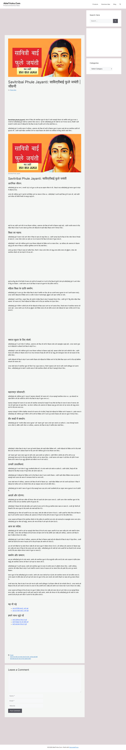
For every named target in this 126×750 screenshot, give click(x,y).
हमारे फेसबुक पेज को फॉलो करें (20, 622)
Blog (114, 4)
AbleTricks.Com (11, 3)
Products (95, 4)
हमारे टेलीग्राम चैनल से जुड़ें (20, 620)
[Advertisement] (45, 22)
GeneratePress (74, 747)
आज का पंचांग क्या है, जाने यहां (21, 611)
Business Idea (105, 4)
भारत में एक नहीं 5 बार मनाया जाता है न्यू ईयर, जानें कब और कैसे (23, 657)
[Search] (115, 21)
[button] (120, 4)
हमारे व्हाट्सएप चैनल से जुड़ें (20, 624)
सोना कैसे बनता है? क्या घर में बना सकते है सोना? (20, 658)
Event (11, 655)
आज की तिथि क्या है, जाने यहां (20, 608)
